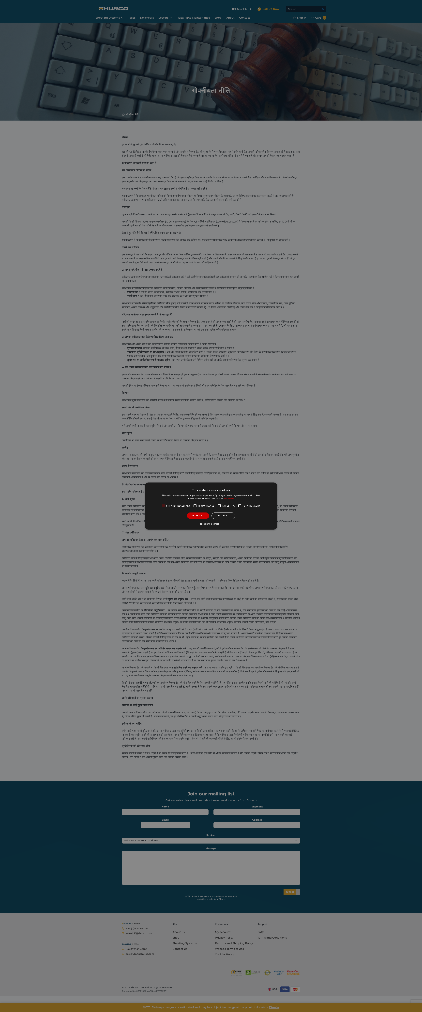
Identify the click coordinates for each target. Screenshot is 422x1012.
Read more (229, 498)
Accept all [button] (198, 515)
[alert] (211, 506)
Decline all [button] (223, 515)
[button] (210, 524)
